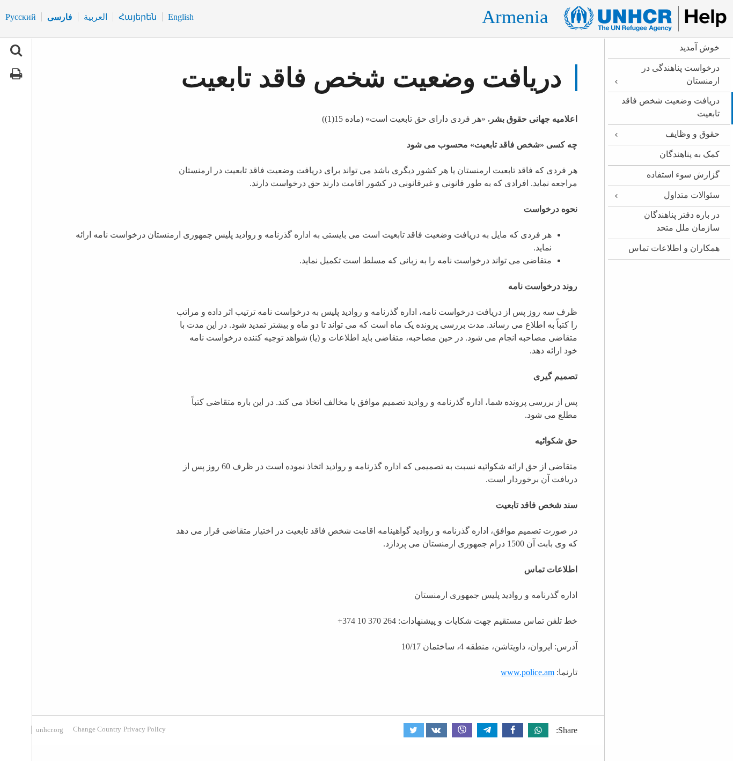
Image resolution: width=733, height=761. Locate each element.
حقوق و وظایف (692, 133)
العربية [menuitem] (95, 16)
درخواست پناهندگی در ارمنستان (681, 74)
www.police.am (527, 672)
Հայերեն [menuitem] (138, 16)
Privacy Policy (144, 729)
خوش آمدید (699, 47)
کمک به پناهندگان (689, 154)
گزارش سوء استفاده (683, 174)
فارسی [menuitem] (59, 16)
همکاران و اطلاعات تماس (674, 248)
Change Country (97, 729)
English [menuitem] (181, 16)
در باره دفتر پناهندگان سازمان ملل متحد (682, 221)
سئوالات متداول (692, 195)
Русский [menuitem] (20, 16)
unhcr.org (49, 730)
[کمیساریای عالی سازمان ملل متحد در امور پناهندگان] (640, 18)
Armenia (515, 16)
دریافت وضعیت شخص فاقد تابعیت (670, 107)
